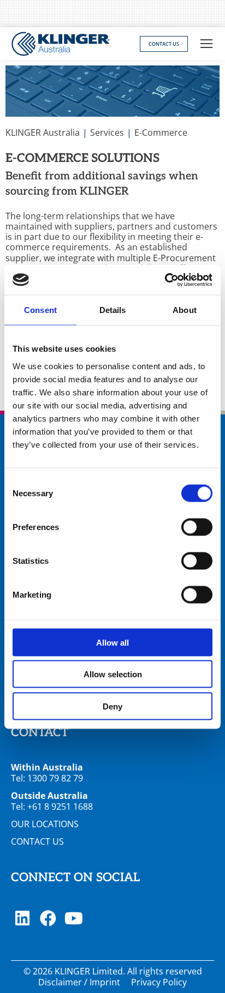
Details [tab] (112, 310)
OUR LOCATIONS (45, 824)
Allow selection (113, 674)
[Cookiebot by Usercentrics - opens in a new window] (164, 280)
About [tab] (185, 310)
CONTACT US (37, 841)
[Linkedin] (22, 918)
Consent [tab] (40, 310)
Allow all (112, 642)
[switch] (196, 526)
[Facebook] (48, 918)
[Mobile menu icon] (206, 43)
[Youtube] (73, 918)
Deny (112, 706)
